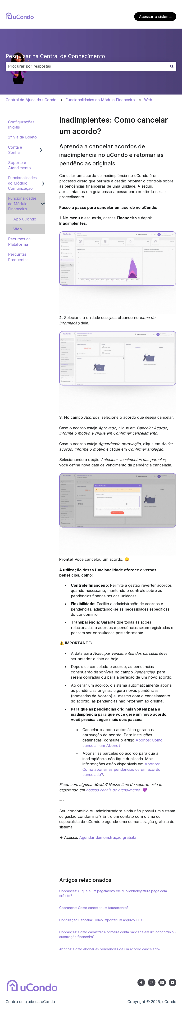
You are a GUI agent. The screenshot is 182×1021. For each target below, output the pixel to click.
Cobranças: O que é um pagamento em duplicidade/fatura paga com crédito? (113, 893)
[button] (41, 147)
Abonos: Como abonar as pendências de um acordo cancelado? (121, 769)
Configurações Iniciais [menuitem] (21, 124)
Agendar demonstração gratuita (107, 837)
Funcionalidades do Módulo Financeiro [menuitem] (22, 203)
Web (148, 99)
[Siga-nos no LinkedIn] (162, 982)
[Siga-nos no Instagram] (151, 982)
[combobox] (86, 66)
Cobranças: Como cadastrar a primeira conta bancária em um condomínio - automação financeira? (117, 934)
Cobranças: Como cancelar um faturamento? (93, 908)
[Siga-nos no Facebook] (141, 982)
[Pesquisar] (171, 66)
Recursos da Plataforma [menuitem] (19, 241)
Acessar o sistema (155, 16)
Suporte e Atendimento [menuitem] (19, 165)
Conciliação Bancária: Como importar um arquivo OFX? (101, 920)
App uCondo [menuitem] (24, 219)
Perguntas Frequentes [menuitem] (18, 257)
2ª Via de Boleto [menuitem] (22, 137)
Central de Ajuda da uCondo (31, 99)
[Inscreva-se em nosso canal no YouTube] (172, 982)
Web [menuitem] (17, 229)
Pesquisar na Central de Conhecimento (55, 56)
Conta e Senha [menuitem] (15, 150)
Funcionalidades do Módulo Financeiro (100, 99)
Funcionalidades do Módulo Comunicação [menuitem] (22, 183)
